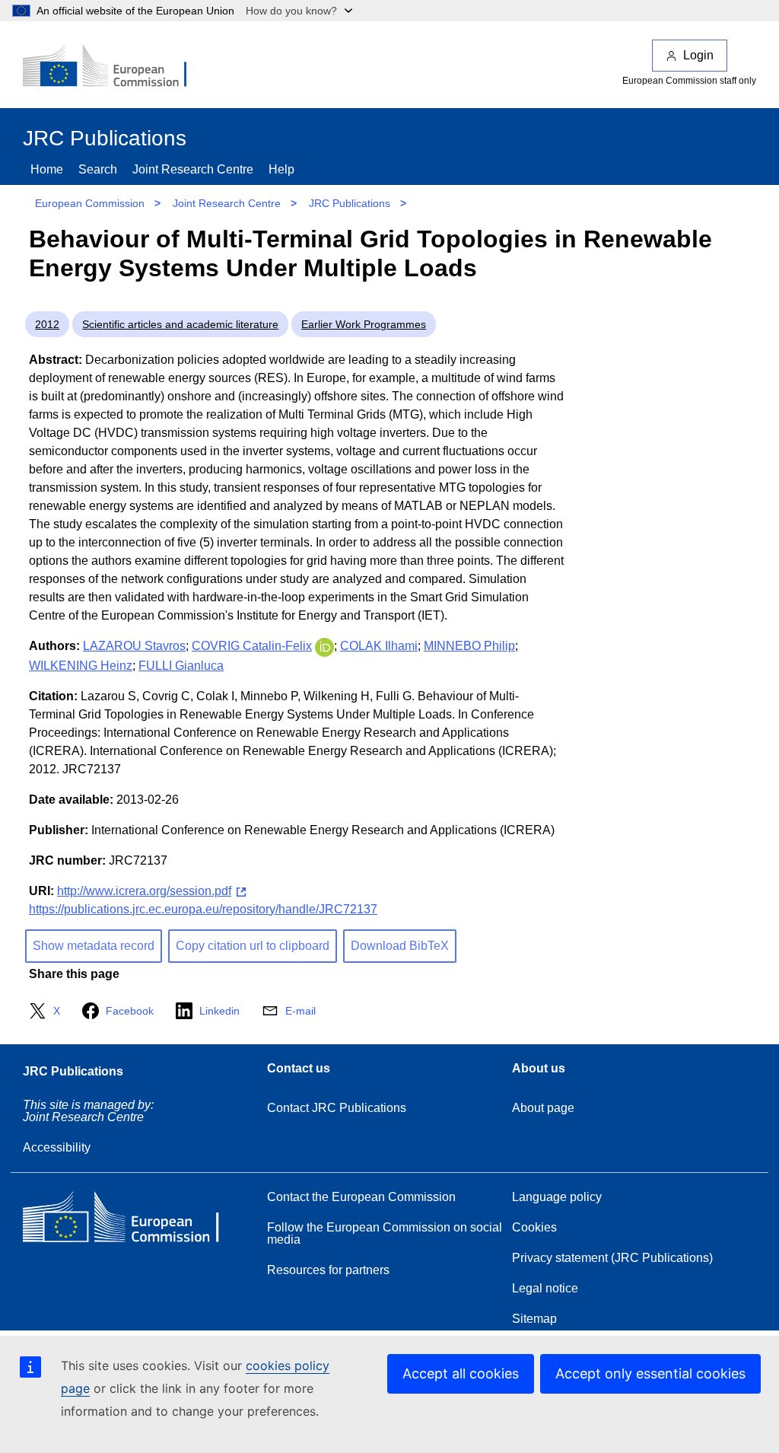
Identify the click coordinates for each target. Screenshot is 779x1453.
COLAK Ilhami (379, 645)
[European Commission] (115, 67)
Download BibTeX (400, 945)
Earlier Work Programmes (363, 324)
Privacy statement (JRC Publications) (612, 1257)
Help (281, 169)
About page (543, 1107)
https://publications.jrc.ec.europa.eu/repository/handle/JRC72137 (203, 909)
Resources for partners (328, 1269)
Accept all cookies (460, 1373)
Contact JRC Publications (336, 1107)
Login (698, 55)
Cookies (534, 1227)
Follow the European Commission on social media (384, 1233)
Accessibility (57, 1147)
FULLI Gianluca (181, 665)
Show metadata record (93, 945)
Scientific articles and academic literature (180, 324)
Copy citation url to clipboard (252, 945)
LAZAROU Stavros (134, 645)
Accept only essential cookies (650, 1373)
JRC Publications (349, 203)
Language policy (557, 1196)
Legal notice (545, 1288)
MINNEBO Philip (469, 645)
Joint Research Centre (192, 169)
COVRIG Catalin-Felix (252, 645)
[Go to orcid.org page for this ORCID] (324, 645)
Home (46, 169)
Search (97, 169)
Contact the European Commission (361, 1196)
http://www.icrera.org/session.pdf (144, 890)
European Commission (90, 203)
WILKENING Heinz (80, 665)
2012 (47, 324)
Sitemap (534, 1318)
